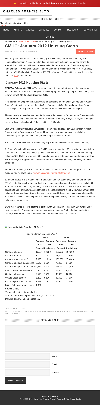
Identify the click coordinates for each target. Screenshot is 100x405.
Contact (58, 30)
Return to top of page (50, 396)
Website (18, 30)
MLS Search (73, 30)
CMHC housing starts (33, 311)
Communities (90, 30)
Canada (19, 311)
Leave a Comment (85, 52)
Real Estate (21, 309)
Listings (50, 37)
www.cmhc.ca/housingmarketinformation (51, 173)
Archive (30, 30)
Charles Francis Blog (50, 12)
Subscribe (44, 30)
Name (54, 356)
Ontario (80, 311)
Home (6, 30)
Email (54, 364)
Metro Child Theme (41, 399)
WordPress (71, 399)
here (16, 75)
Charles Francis (29, 52)
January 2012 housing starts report (59, 311)
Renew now (56, 3)
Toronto (16, 314)
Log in (3, 25)
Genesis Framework (57, 399)
